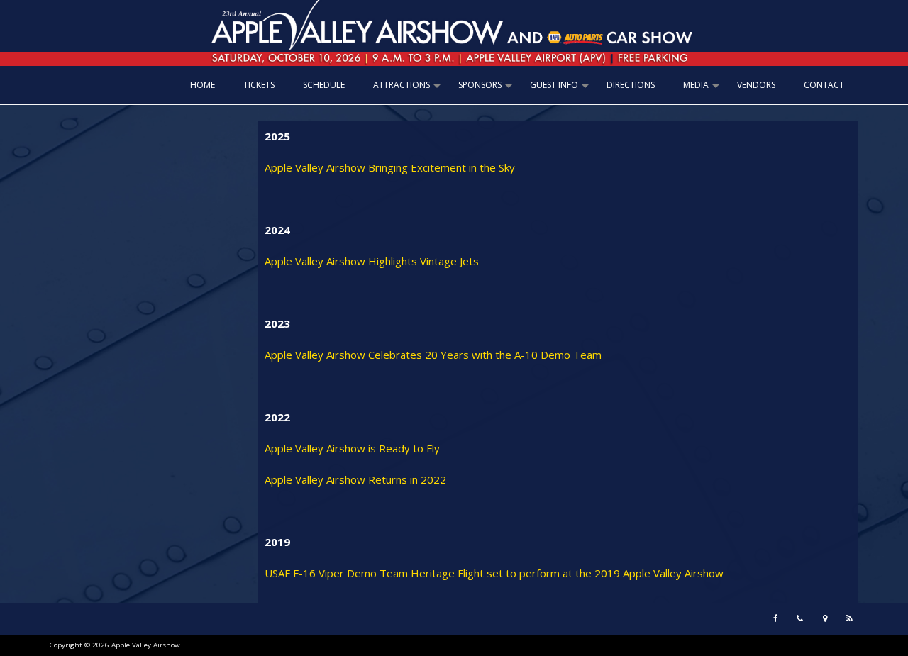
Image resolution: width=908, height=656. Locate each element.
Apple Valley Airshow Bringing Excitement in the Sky (390, 167)
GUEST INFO (561, 89)
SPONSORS (487, 89)
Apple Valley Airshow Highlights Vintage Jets (372, 261)
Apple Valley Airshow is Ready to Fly (352, 448)
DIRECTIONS (631, 85)
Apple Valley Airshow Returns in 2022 (355, 479)
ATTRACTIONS (408, 89)
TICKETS (259, 85)
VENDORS (756, 85)
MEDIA (703, 89)
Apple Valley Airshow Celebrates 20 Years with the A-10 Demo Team (433, 355)
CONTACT (824, 85)
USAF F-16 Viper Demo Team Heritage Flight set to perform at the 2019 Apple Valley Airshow (494, 573)
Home (202, 85)
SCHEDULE (324, 85)
